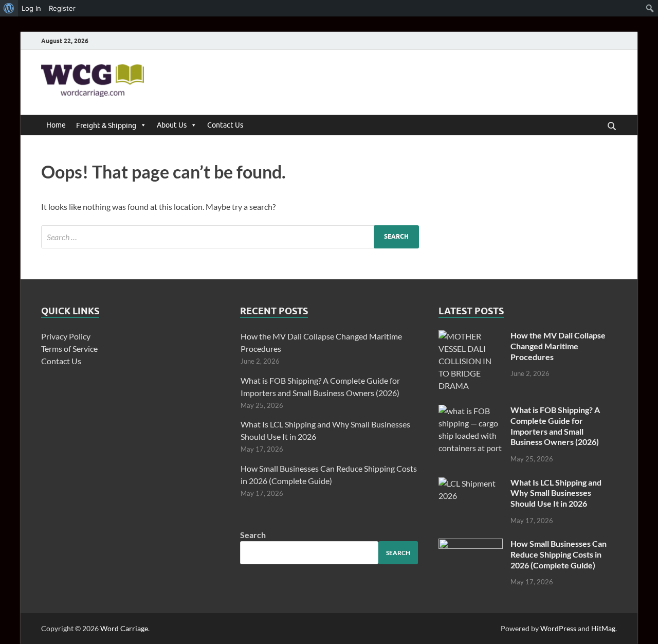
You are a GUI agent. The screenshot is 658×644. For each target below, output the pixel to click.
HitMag (603, 628)
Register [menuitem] (62, 8)
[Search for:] (230, 236)
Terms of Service (69, 348)
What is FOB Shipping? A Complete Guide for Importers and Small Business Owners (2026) (555, 425)
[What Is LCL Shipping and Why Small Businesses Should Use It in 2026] (470, 483)
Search (253, 535)
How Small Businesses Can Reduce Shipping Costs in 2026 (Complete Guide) (558, 554)
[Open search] (611, 126)
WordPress (558, 628)
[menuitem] (9, 8)
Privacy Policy (65, 336)
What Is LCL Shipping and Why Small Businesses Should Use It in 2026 (555, 493)
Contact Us (225, 125)
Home (56, 125)
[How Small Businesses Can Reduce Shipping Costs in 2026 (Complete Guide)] (470, 544)
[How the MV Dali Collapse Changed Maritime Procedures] (470, 336)
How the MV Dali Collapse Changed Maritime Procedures (558, 346)
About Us (172, 125)
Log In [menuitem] (31, 8)
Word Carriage (124, 628)
